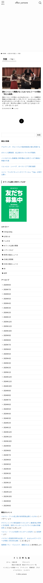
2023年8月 (7, 450)
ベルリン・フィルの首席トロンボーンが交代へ (17, 532)
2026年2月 (7, 312)
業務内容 (32, 567)
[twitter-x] (17, 558)
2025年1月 (7, 372)
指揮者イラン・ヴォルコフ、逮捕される (15, 545)
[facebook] (14, 558)
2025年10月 (8, 331)
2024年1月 (7, 427)
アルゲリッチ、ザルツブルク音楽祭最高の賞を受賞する (20, 147)
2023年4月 (7, 469)
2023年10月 (8, 441)
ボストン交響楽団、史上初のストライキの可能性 (18, 153)
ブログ (38, 567)
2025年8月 (7, 340)
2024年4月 (7, 414)
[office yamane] (21, 3)
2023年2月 (7, 478)
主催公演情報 (8, 259)
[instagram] (20, 558)
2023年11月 (8, 437)
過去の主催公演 (16, 564)
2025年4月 (7, 358)
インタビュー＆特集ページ (11, 567)
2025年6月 (7, 349)
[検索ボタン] (40, 3)
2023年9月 (7, 446)
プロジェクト (26, 562)
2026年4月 (7, 303)
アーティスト (24, 567)
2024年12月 (8, 377)
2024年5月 (7, 409)
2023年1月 (7, 483)
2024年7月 (7, 400)
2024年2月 (7, 423)
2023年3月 (7, 473)
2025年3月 (7, 363)
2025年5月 (7, 354)
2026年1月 (7, 317)
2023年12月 (8, 432)
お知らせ (7, 236)
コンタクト (26, 570)
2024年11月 (8, 381)
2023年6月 (7, 460)
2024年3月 (7, 418)
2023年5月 (7, 464)
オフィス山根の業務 (11, 246)
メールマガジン (17, 570)
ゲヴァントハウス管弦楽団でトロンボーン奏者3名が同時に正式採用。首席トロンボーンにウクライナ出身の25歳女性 (21, 525)
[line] (23, 558)
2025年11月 (8, 326)
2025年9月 (7, 335)
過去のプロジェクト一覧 (29, 564)
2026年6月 (7, 294)
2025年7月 (7, 345)
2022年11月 (8, 492)
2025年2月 (7, 368)
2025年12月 (8, 322)
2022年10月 (8, 496)
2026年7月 (7, 289)
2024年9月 (7, 391)
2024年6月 (7, 404)
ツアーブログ (8, 250)
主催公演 (14, 562)
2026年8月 (7, 285)
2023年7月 (7, 455)
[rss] (26, 558)
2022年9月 (7, 501)
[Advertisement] (21, 28)
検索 (38, 135)
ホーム (8, 562)
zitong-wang (8, 232)
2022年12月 (8, 487)
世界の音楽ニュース (11, 255)
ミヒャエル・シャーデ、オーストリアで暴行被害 (18, 166)
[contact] (29, 558)
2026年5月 (7, 299)
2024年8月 (7, 395)
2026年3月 (7, 308)
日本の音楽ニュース (11, 264)
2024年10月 (8, 386)
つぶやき (7, 241)
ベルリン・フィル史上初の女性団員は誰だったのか (19, 516)
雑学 (5, 273)
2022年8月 (7, 506)
